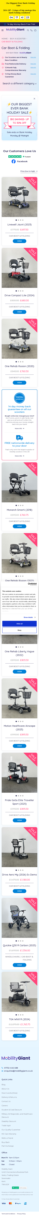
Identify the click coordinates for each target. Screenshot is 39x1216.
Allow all (19, 623)
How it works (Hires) (9, 1093)
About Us (5, 1089)
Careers (5, 1106)
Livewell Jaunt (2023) (20, 224)
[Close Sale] (34, 99)
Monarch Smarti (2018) (19, 509)
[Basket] (35, 30)
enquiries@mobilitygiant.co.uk (18, 1071)
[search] (28, 30)
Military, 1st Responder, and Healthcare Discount (17, 1115)
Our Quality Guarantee (11, 1130)
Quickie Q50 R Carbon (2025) (19, 945)
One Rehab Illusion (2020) (19, 366)
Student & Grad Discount (12, 1110)
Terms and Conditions (8, 1214)
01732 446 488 (11, 1068)
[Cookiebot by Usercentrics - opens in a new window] (28, 584)
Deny (19, 630)
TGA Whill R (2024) (19, 1019)
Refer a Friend (7, 1138)
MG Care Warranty (9, 1134)
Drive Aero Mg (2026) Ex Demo (19, 874)
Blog (3, 1085)
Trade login (6, 1126)
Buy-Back (6, 1142)
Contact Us (6, 1101)
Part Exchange (8, 1146)
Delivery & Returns (9, 1097)
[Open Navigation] (2, 30)
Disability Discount (9, 1121)
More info (33, 57)
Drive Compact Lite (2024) (19, 295)
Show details (28, 617)
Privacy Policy (21, 1214)
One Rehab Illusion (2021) (19, 580)
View (19, 241)
